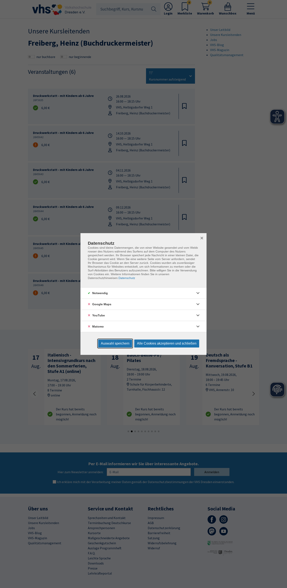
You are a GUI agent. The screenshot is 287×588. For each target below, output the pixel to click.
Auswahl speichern (115, 343)
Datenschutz (126, 278)
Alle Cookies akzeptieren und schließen (166, 343)
